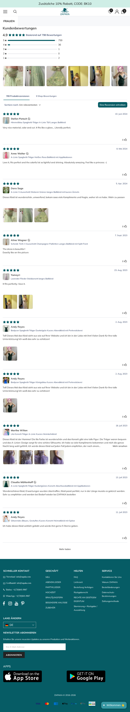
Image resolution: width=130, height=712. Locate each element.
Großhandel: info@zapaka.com (18, 583)
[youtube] (16, 604)
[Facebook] (4, 604)
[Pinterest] (23, 604)
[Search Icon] (18, 11)
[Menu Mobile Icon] (5, 12)
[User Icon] (117, 12)
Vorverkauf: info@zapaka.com (18, 577)
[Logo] (65, 11)
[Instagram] (10, 604)
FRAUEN (9, 21)
